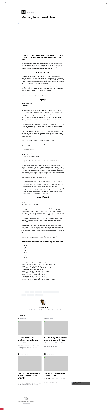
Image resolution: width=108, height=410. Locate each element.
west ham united (39, 294)
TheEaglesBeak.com (26, 403)
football (51, 292)
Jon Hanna (47, 342)
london (56, 292)
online (23, 294)
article (32, 292)
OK (1, 408)
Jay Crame (21, 345)
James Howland (26, 20)
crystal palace (38, 292)
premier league (30, 294)
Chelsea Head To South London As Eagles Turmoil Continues (28, 339)
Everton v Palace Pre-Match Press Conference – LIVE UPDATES (29, 375)
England (45, 292)
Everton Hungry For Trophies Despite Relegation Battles (55, 338)
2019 (27, 292)
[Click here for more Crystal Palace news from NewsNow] (77, 383)
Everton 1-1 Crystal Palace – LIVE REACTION (55, 374)
